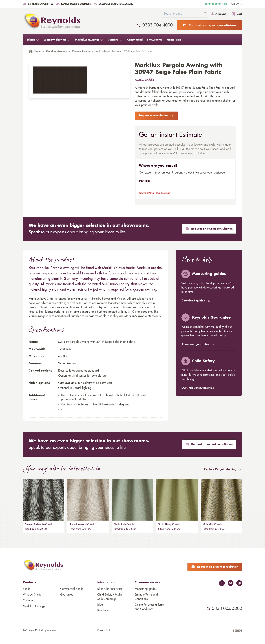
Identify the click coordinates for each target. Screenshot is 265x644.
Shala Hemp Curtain (169, 524)
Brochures (103, 610)
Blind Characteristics (109, 588)
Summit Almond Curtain (82, 524)
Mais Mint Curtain (212, 524)
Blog (100, 604)
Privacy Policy (104, 630)
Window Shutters (33, 594)
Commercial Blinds (71, 588)
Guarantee (66, 594)
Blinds (26, 588)
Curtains (28, 600)
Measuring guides (145, 588)
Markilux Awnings (34, 606)
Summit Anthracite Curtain (39, 524)
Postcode (145, 181)
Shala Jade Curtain (124, 524)
